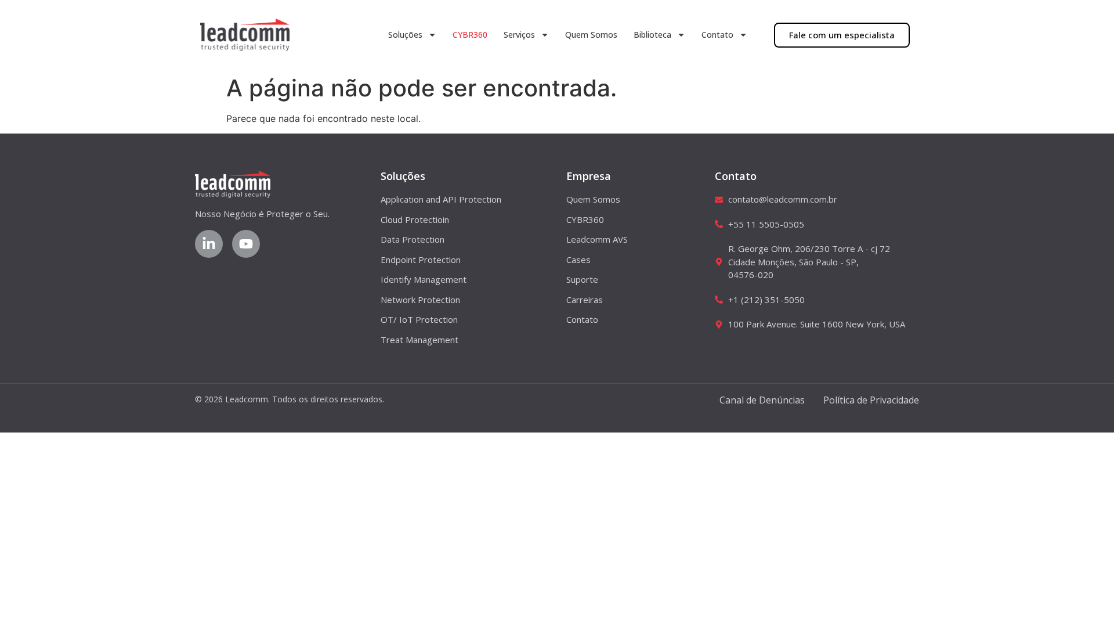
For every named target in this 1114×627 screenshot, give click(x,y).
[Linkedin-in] (209, 244)
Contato (717, 34)
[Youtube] (246, 244)
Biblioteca (652, 34)
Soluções (405, 34)
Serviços (519, 34)
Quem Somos (591, 34)
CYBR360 (470, 34)
